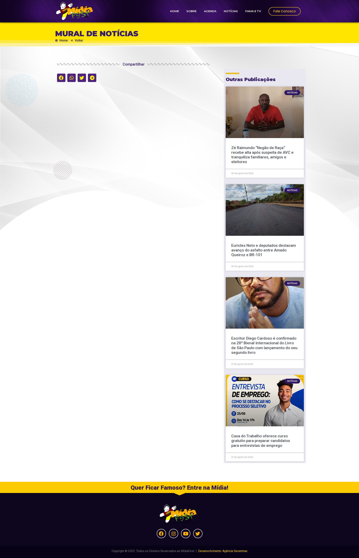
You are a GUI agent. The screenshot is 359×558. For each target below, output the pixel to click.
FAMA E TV (253, 11)
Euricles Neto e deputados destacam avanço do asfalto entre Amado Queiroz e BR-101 (263, 250)
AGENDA (210, 11)
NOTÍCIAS (231, 11)
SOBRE (191, 11)
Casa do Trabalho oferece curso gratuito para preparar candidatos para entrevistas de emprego (260, 441)
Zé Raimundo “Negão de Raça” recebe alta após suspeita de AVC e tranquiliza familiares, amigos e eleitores (262, 155)
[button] (61, 78)
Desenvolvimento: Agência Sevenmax (222, 551)
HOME (174, 11)
